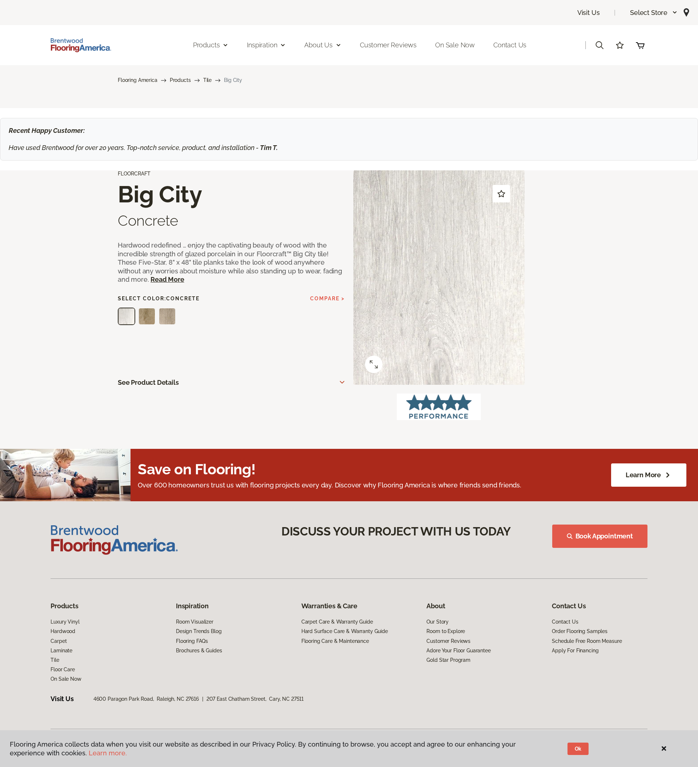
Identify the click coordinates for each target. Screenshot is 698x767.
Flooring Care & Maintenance (335, 641)
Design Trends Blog (198, 631)
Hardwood (63, 631)
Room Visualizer (194, 622)
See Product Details (148, 382)
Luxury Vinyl (65, 622)
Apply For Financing (575, 650)
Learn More (643, 475)
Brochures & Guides (199, 650)
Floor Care (63, 669)
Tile (207, 80)
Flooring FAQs (192, 641)
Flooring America (137, 80)
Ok (578, 749)
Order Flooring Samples (579, 631)
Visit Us (588, 12)
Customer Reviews (388, 45)
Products (180, 80)
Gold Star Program (448, 660)
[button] (654, 12)
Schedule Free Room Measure (587, 641)
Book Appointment (604, 536)
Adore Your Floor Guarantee (458, 650)
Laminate (61, 650)
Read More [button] (167, 279)
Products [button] (206, 45)
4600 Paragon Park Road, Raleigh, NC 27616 (146, 699)
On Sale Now (455, 45)
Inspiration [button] (262, 45)
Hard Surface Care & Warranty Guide (344, 631)
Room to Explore (445, 631)
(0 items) (640, 45)
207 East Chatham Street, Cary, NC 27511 (255, 699)
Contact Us (509, 45)
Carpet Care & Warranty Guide (337, 622)
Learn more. (108, 753)
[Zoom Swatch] (373, 364)
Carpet (59, 641)
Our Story (437, 622)
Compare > (327, 298)
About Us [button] (318, 45)
